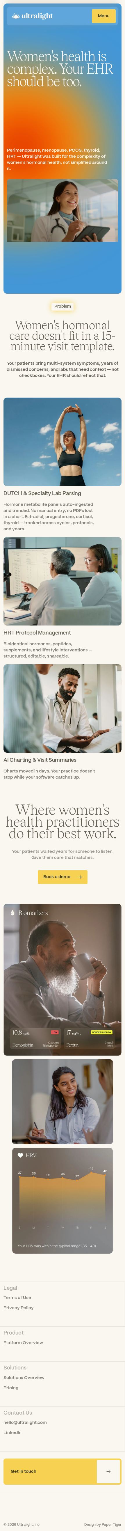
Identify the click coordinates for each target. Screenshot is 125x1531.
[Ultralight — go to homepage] (32, 16)
